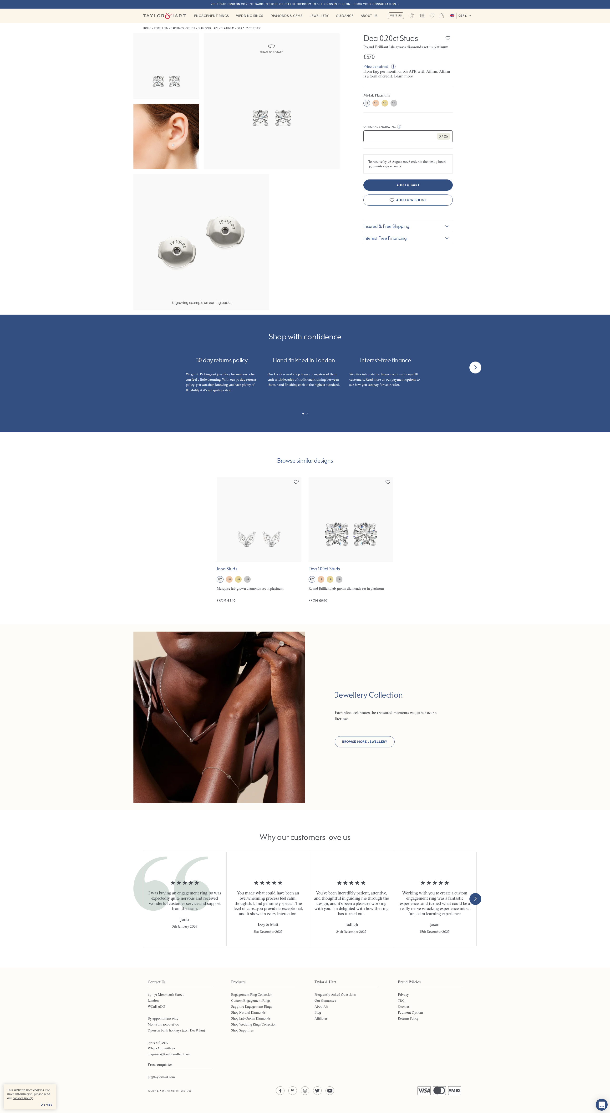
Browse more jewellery (364, 742)
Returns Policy (408, 1018)
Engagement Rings (211, 16)
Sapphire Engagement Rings (251, 1006)
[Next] (475, 367)
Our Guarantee (325, 1000)
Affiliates (321, 1018)
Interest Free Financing (385, 238)
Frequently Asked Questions (335, 994)
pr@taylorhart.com (161, 1077)
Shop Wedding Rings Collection (253, 1024)
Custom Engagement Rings (250, 1000)
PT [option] (366, 103)
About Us (369, 16)
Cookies (404, 1006)
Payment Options (410, 1012)
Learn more (403, 76)
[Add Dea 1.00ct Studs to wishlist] (388, 482)
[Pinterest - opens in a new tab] (292, 1090)
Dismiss (46, 1104)
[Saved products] (432, 15)
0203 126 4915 (158, 1042)
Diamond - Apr (208, 28)
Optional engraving (379, 126)
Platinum (227, 28)
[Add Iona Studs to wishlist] (296, 482)
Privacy (403, 994)
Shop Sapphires (242, 1030)
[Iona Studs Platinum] (259, 540)
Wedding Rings (249, 16)
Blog (318, 1012)
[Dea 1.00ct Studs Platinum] (351, 540)
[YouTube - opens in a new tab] (330, 1090)
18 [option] (375, 103)
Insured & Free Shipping (386, 226)
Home (147, 28)
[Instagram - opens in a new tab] (305, 1090)
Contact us (422, 16)
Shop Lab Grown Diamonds (251, 1018)
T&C (401, 1000)
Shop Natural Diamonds (248, 1012)
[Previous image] (223, 519)
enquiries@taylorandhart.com (169, 1054)
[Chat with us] (602, 1105)
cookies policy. (23, 1098)
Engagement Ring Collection (251, 994)
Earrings (177, 28)
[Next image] (295, 519)
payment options (403, 379)
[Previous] (135, 367)
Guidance (345, 16)
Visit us (396, 15)
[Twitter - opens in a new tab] (317, 1090)
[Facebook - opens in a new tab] (280, 1090)
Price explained (375, 66)
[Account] (412, 16)
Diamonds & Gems (286, 16)
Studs (190, 28)
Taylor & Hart (164, 15)
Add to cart (408, 185)
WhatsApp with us (161, 1048)
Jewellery (319, 16)
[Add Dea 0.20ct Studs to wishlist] (448, 38)
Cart (442, 15)
